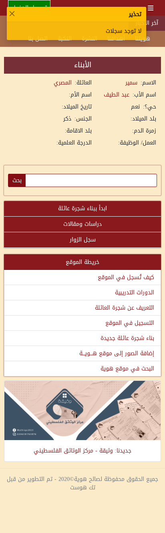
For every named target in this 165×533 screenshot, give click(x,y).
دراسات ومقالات (82, 224)
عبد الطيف (116, 94)
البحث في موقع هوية (127, 368)
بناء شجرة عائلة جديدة (127, 338)
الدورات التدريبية (134, 292)
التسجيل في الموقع (129, 323)
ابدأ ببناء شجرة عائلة (82, 208)
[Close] (12, 13)
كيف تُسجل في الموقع (126, 277)
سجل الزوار (83, 239)
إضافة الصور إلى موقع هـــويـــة (116, 353)
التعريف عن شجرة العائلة (124, 307)
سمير (131, 82)
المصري (63, 82)
